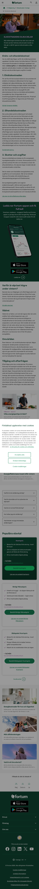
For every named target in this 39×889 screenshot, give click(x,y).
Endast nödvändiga (19, 460)
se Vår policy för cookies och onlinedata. (22, 446)
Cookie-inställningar (19, 466)
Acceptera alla (19, 454)
